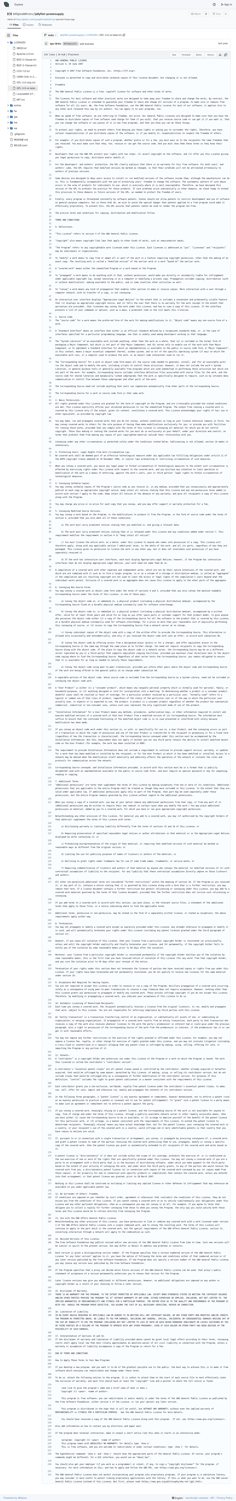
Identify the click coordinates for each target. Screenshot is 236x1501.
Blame (199, 55)
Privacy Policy (225, 1497)
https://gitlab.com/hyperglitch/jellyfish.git (35, 19)
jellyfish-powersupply (49, 14)
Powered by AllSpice (15, 1497)
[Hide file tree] (8, 35)
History (210, 55)
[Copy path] (124, 35)
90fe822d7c (70, 43)
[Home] (6, 4)
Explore (19, 4)
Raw (174, 55)
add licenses (87, 43)
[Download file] (220, 55)
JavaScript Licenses (196, 1497)
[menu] (177, 1497)
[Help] (214, 4)
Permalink (186, 55)
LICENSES (92, 34)
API (212, 1497)
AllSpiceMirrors (23, 14)
